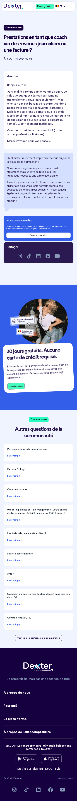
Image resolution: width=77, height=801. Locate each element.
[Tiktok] (29, 256)
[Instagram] (20, 256)
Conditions (61, 778)
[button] (70, 6)
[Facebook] (47, 256)
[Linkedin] (38, 256)
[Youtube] (57, 256)
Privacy (70, 778)
